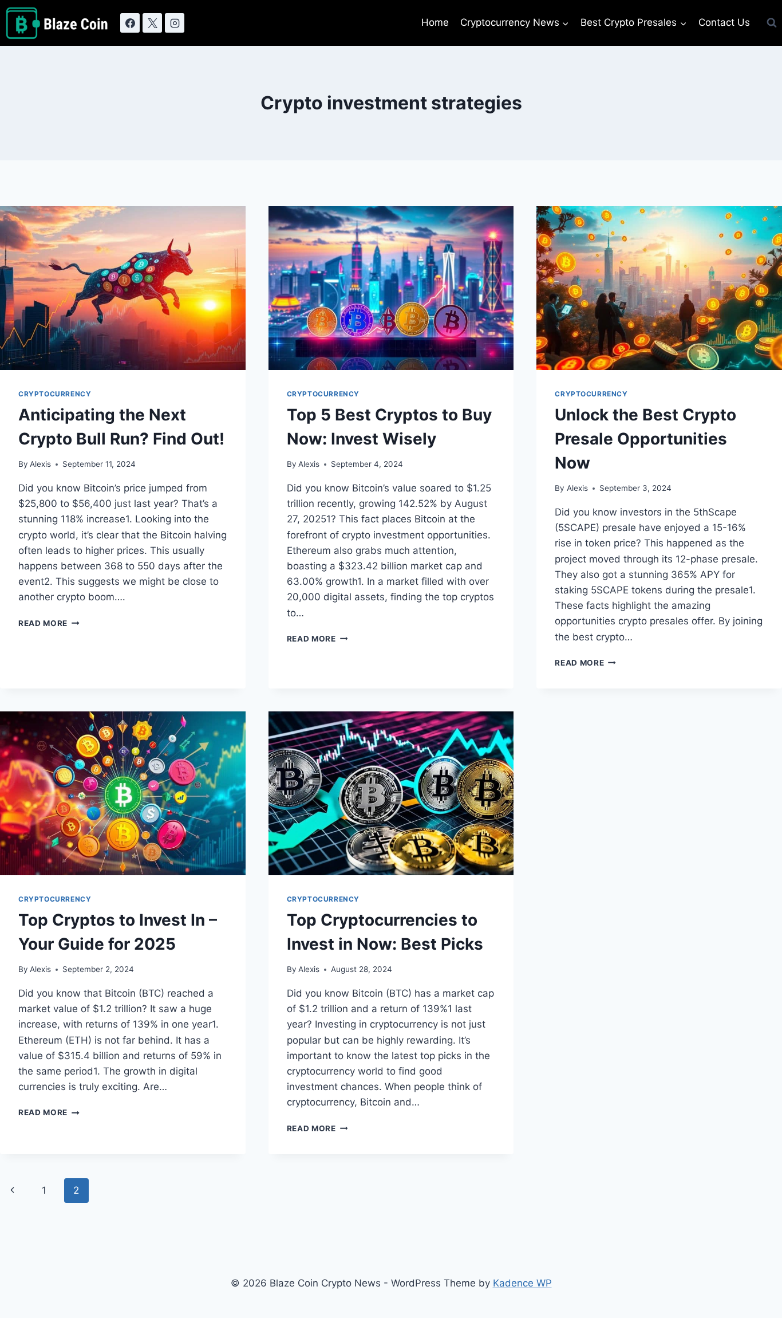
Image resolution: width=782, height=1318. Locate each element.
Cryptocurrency (54, 394)
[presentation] (123, 288)
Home (435, 22)
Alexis (40, 464)
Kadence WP (522, 1283)
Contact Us (724, 22)
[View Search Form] (771, 23)
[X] (152, 23)
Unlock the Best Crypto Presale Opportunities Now (645, 439)
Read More (49, 623)
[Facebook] (130, 23)
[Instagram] (174, 23)
